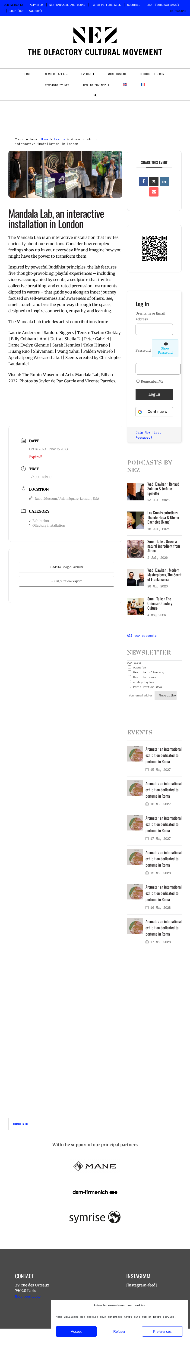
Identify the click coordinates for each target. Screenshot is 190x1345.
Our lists (134, 663)
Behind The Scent (153, 74)
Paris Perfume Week (106, 5)
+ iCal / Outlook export (66, 581)
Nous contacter (28, 1296)
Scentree (133, 5)
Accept (76, 1331)
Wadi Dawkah (117, 74)
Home (28, 74)
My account (178, 11)
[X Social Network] (153, 181)
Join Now (143, 432)
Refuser (119, 1331)
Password (143, 350)
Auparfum (36, 5)
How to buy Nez (94, 85)
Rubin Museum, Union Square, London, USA (67, 499)
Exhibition (40, 521)
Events (86, 74)
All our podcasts (142, 635)
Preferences (162, 1331)
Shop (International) (163, 5)
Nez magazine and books (67, 5)
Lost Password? (148, 435)
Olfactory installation (48, 525)
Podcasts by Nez (57, 85)
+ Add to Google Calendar (66, 567)
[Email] (153, 192)
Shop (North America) (26, 11)
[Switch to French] (143, 84)
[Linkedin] (164, 181)
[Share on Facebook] (143, 181)
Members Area (54, 74)
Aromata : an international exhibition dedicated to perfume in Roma (164, 755)
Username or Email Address (150, 316)
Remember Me (151, 381)
